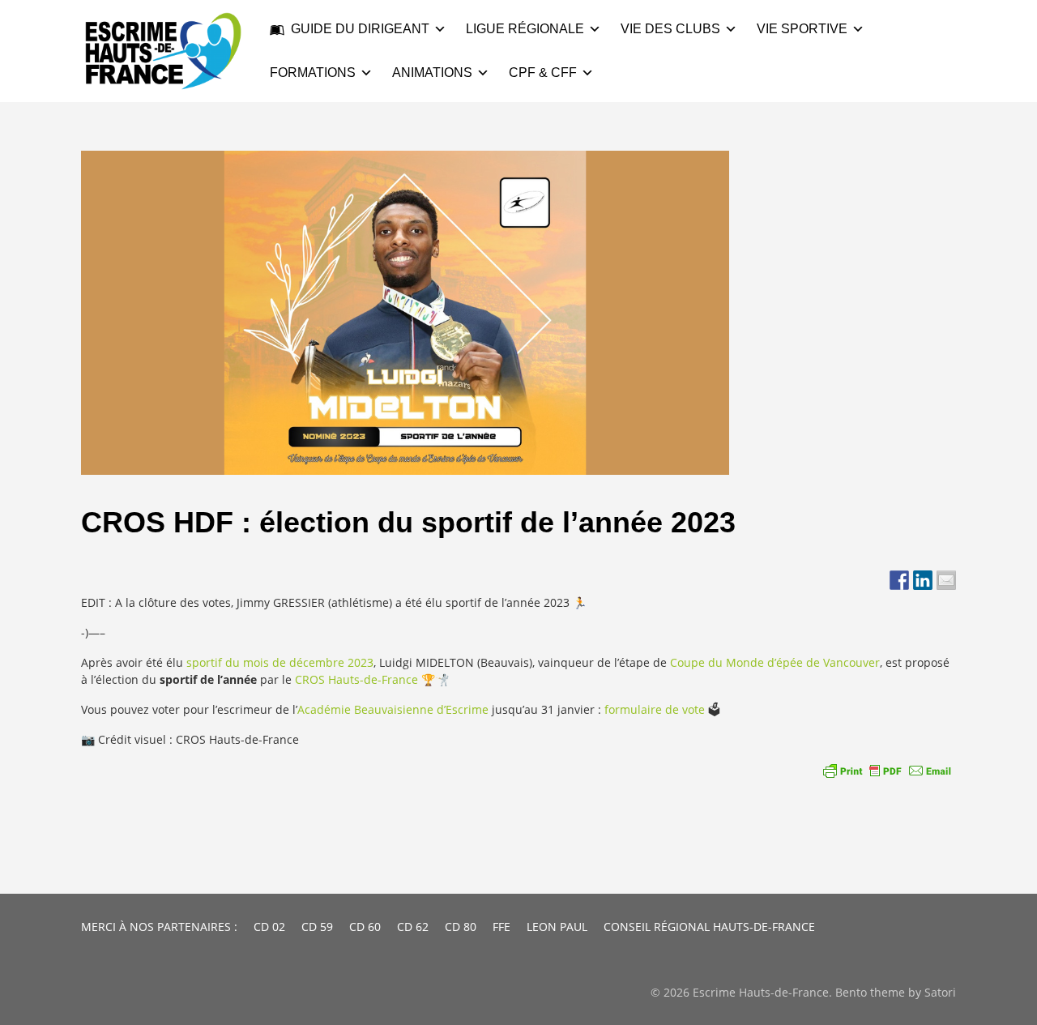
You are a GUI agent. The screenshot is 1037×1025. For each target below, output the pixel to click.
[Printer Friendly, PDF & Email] (887, 770)
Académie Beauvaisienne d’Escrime (393, 709)
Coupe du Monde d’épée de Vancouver (775, 662)
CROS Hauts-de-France (356, 679)
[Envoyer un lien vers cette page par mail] (946, 580)
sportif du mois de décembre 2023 (279, 662)
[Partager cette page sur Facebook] (899, 580)
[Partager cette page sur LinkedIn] (922, 580)
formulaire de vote (654, 709)
